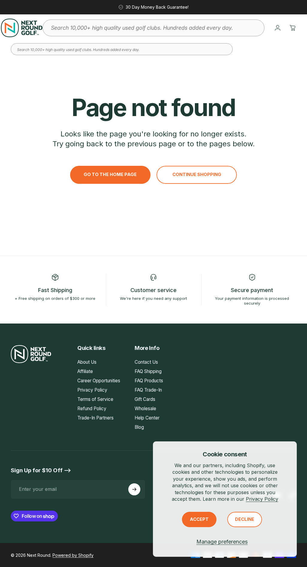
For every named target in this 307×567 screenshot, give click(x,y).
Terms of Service (95, 399)
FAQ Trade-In (148, 390)
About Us (87, 362)
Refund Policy (91, 408)
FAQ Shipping (148, 371)
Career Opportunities (98, 380)
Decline (244, 519)
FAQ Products (149, 380)
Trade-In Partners (95, 418)
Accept (199, 519)
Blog (139, 427)
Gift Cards (145, 399)
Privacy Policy (262, 499)
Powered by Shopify (73, 555)
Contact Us (146, 362)
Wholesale (145, 408)
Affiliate (85, 371)
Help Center (147, 418)
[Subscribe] (134, 489)
